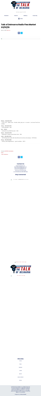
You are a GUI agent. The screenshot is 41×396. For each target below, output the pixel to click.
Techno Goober (23, 394)
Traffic (20, 370)
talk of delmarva (4, 154)
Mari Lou (8, 30)
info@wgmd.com (21, 165)
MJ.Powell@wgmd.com (21, 169)
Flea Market (11, 151)
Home (20, 360)
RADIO (2, 152)
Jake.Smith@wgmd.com (21, 168)
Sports (20, 373)
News (20, 364)
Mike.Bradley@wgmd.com (22, 166)
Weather (20, 367)
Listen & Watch (20, 377)
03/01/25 (6, 151)
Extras (20, 380)
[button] (17, 176)
